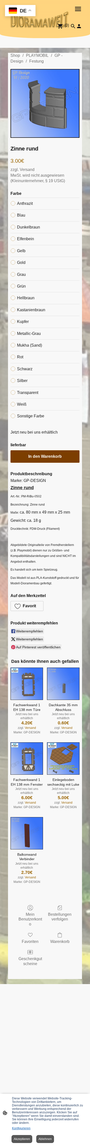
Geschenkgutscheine (30, 961)
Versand (27, 169)
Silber (22, 381)
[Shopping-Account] (79, 26)
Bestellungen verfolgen (60, 916)
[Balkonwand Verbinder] (26, 833)
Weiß (21, 404)
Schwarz (24, 369)
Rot (20, 357)
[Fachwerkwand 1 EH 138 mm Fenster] (26, 758)
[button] (27, 606)
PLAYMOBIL (37, 55)
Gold (21, 262)
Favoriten (30, 941)
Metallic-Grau (29, 333)
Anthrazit (25, 203)
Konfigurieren (21, 1128)
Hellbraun (25, 298)
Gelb (21, 251)
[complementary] (20, 11)
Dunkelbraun (28, 227)
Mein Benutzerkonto (30, 919)
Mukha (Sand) (29, 345)
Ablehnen (45, 1139)
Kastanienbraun (31, 310)
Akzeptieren (22, 1139)
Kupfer (23, 321)
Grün (21, 286)
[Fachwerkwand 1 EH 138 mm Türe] (26, 684)
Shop (15, 55)
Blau (21, 215)
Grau (21, 274)
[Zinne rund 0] (45, 103)
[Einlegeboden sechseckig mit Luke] (63, 758)
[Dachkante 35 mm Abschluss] (63, 684)
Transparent (27, 392)
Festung (36, 61)
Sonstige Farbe (30, 416)
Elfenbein (25, 239)
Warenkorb (60, 941)
